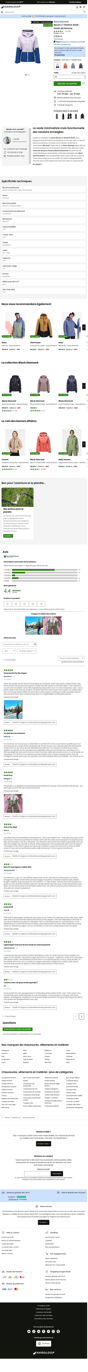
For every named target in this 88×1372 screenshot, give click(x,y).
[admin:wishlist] (83, 83)
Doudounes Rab (72, 1086)
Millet (25, 1053)
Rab (3, 1056)
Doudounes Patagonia (74, 1107)
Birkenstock (70, 1059)
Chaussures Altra (72, 1098)
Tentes (4, 1095)
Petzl (68, 1062)
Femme (7, 1117)
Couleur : (67, 60)
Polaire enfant (50, 1081)
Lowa (3, 1062)
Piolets (25, 1081)
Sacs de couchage (9, 1104)
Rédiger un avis (59, 33)
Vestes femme (16, 1117)
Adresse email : (43, 1169)
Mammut (48, 1062)
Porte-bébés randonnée (32, 1106)
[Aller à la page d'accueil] (3, 1118)
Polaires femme (7, 1083)
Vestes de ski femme (29, 1117)
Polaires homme (7, 1092)
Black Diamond (61, 22)
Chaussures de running (31, 1092)
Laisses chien (71, 1092)
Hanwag (69, 1056)
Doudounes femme (9, 1078)
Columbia (48, 1053)
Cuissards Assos (72, 1081)
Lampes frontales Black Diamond (53, 1102)
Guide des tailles (79, 73)
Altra (24, 1050)
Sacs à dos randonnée (31, 1078)
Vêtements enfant (51, 1078)
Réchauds (5, 1107)
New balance (71, 1053)
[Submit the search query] (84, 12)
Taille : (56, 73)
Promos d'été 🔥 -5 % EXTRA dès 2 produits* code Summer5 (44, 16)
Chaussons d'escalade (31, 1095)
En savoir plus (60, 55)
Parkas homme (7, 1089)
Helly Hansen (28, 1059)
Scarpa (47, 1056)
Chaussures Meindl (52, 1106)
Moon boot (27, 1056)
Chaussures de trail (30, 1089)
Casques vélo (28, 1103)
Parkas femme (7, 1081)
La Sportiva (6, 1059)
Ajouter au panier (67, 83)
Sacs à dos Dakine (73, 1078)
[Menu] (2, 12)
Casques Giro (71, 1083)
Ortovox (4, 1053)
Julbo (68, 1050)
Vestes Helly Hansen (52, 1095)
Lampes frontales (8, 1101)
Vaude (47, 1059)
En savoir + (37, 164)
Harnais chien (71, 1089)
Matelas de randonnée (10, 1098)
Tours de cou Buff (72, 1101)
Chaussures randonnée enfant (31, 1099)
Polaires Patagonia (51, 1089)
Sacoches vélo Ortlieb (74, 1095)
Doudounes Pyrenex (52, 1092)
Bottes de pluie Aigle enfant (52, 1085)
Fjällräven (48, 1050)
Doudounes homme (9, 1086)
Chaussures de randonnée (28, 1085)
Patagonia (5, 1050)
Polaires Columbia (51, 1098)
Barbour (26, 1062)
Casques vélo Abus (73, 1104)
